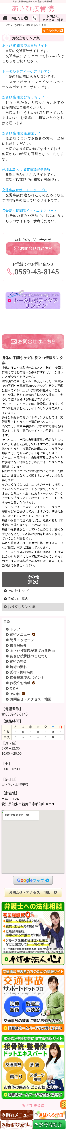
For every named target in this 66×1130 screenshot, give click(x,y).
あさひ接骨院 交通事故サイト (25, 45)
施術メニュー (20, 634)
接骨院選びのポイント (27, 677)
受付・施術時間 (21, 672)
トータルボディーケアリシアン (26, 71)
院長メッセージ (22, 640)
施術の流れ (18, 667)
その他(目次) (51, 30)
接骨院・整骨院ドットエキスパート (29, 211)
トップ (6, 25)
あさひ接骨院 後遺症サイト (23, 133)
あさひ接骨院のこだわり (29, 656)
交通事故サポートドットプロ (24, 190)
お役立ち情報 (20, 683)
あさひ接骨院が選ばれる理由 (32, 651)
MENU (17, 18)
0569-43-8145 (17, 714)
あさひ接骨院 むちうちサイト (25, 97)
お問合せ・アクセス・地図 (30, 699)
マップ (30, 880)
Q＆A (14, 688)
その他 (18, 25)
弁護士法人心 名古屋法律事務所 (26, 169)
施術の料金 (18, 661)
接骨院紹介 (18, 645)
